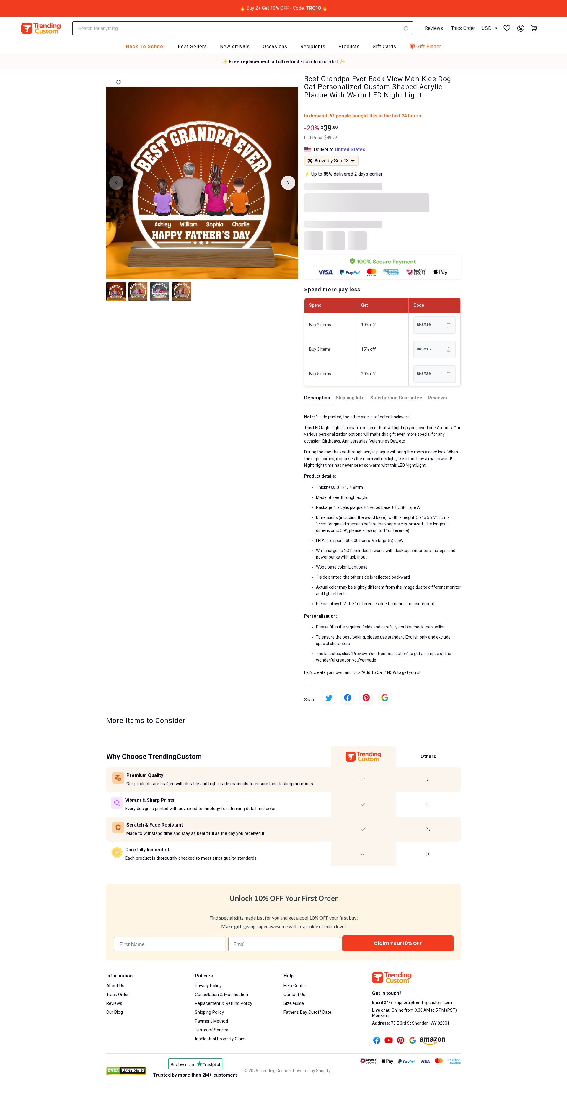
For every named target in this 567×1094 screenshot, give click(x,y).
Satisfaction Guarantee (396, 398)
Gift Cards (384, 46)
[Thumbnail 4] (181, 291)
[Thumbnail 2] (138, 291)
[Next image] (288, 183)
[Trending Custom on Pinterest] (400, 1041)
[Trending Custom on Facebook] (377, 1041)
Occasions (275, 46)
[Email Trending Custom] (412, 1041)
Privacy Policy (208, 985)
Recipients (312, 46)
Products (349, 46)
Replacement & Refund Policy (223, 1003)
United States (350, 149)
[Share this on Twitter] (329, 697)
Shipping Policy (209, 1012)
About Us (115, 985)
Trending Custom (275, 1070)
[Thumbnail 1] (116, 291)
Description (317, 398)
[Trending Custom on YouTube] (388, 1041)
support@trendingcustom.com (423, 1002)
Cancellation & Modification (221, 994)
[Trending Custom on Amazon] (432, 1041)
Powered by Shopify (311, 1070)
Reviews (434, 28)
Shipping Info (350, 398)
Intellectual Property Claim (220, 1038)
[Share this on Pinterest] (366, 697)
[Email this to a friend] (385, 697)
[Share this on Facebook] (347, 697)
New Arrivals (235, 46)
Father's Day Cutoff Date (307, 1012)
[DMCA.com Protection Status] (126, 1071)
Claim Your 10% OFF (398, 943)
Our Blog (114, 1012)
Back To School (145, 46)
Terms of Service (211, 1030)
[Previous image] (116, 183)
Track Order (463, 28)
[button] (118, 80)
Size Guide (294, 1003)
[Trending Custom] (41, 28)
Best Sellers (192, 46)
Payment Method (211, 1021)
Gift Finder (428, 46)
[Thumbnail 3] (160, 291)
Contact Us (294, 994)
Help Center (295, 985)
